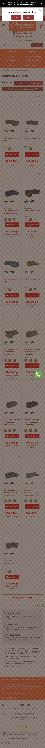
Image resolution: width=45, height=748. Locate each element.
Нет (28, 17)
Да (16, 17)
